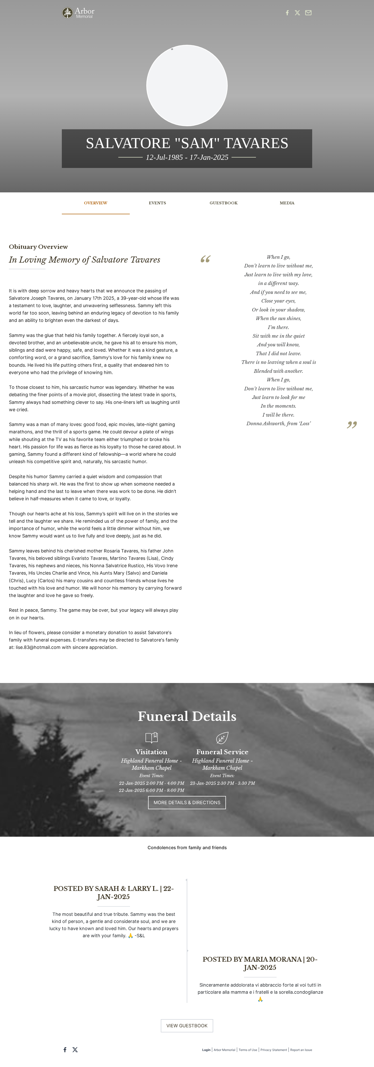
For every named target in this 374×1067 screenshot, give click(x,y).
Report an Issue (301, 1050)
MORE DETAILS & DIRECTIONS (187, 802)
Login (206, 1050)
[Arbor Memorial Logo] (78, 13)
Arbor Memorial (224, 1050)
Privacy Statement (274, 1050)
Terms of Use (248, 1050)
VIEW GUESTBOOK (187, 1025)
